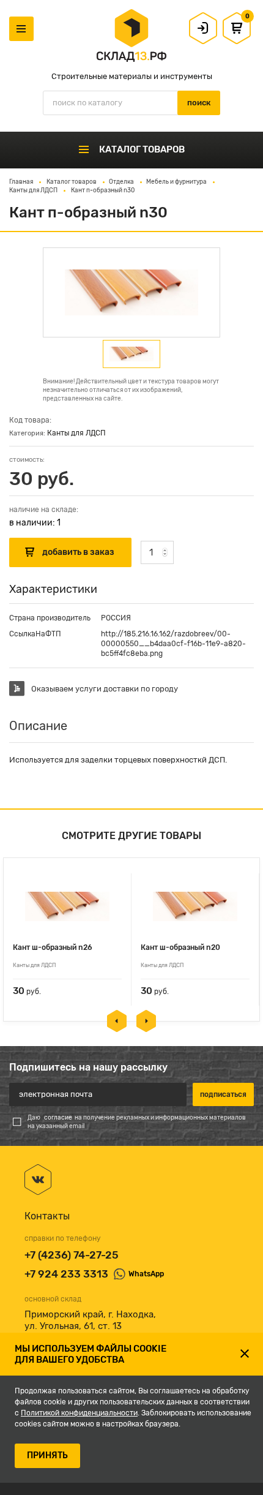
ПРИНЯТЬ (47, 1455)
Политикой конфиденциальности (79, 1413)
